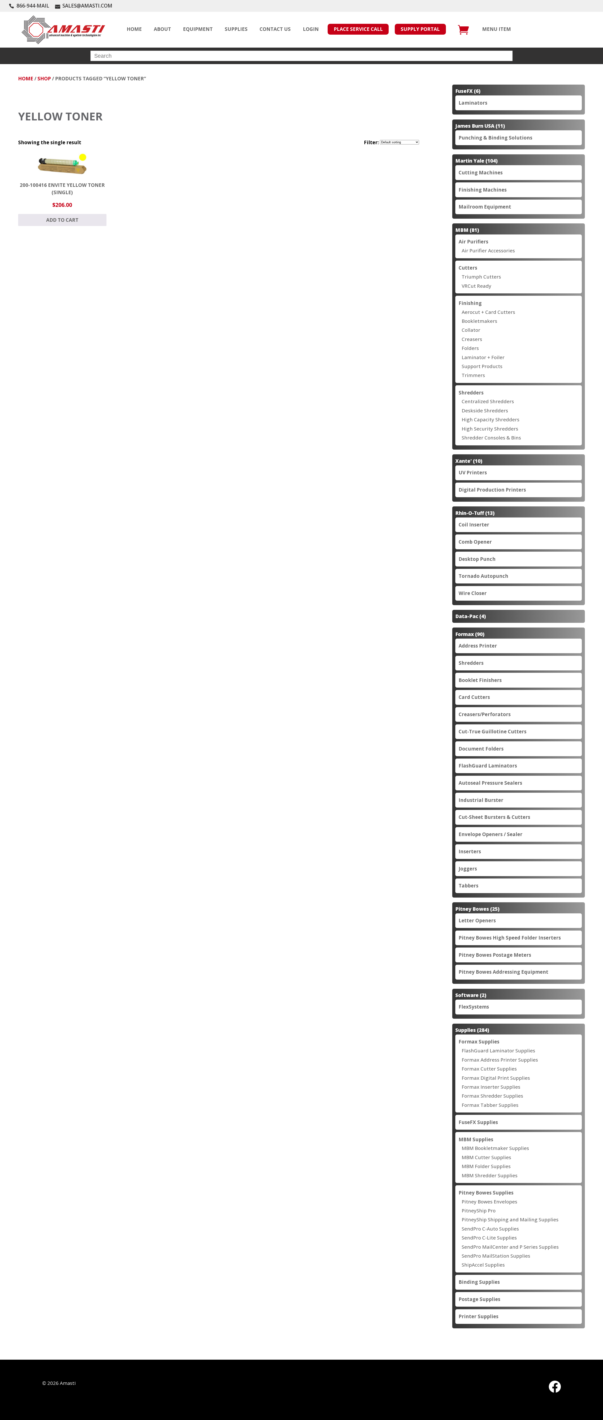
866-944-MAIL (32, 5)
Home (25, 78)
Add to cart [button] (62, 220)
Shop (44, 78)
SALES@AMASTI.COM (87, 5)
